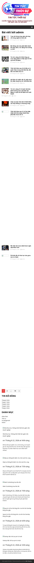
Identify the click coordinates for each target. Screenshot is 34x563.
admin (23, 40)
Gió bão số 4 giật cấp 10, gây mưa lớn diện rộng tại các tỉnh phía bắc (21, 80)
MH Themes (29, 561)
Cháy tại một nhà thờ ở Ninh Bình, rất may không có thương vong (21, 102)
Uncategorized (6, 420)
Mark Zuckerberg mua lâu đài (11, 486)
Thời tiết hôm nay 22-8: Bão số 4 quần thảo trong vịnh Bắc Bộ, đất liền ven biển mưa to (20, 69)
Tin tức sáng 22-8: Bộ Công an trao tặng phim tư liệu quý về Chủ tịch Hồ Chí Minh (20, 58)
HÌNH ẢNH (5, 416)
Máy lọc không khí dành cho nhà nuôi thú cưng (16, 462)
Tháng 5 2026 (6, 406)
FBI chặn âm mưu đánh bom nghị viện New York (20, 246)
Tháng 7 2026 (6, 402)
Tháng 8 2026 (6, 400)
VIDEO (3, 422)
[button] (32, 27)
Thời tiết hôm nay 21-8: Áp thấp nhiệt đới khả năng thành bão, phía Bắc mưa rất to (20, 113)
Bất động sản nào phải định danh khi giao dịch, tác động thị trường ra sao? (21, 47)
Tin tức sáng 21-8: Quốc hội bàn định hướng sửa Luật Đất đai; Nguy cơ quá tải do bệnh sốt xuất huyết (20, 91)
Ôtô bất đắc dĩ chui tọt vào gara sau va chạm (20, 256)
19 (15, 391)
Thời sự (4, 418)
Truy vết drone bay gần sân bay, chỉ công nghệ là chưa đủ (20, 37)
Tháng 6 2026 (6, 404)
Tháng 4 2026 (6, 408)
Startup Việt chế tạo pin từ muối (12, 540)
